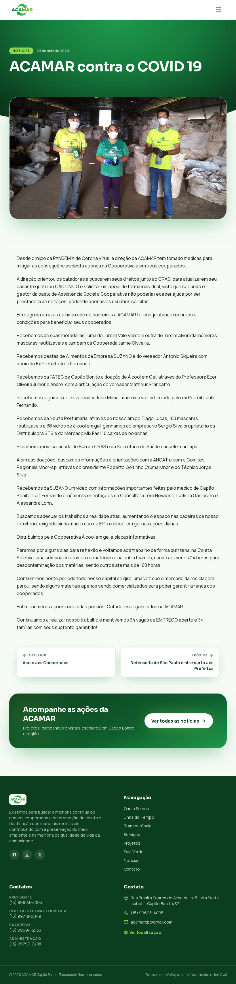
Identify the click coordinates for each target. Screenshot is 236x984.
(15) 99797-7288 (25, 944)
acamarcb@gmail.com (151, 922)
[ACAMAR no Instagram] (27, 855)
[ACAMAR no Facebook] (14, 855)
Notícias (21, 51)
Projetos (132, 843)
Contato (132, 869)
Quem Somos (136, 808)
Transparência (137, 826)
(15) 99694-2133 (25, 930)
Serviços (132, 834)
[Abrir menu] (218, 10)
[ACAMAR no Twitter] (40, 855)
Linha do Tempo (139, 817)
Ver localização (145, 932)
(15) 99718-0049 (25, 916)
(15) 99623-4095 (25, 902)
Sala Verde (134, 851)
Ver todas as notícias (175, 721)
